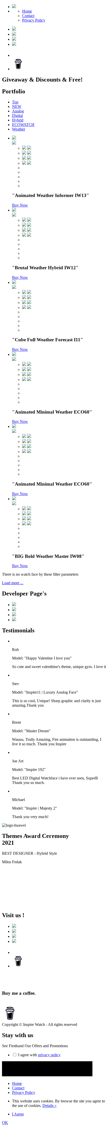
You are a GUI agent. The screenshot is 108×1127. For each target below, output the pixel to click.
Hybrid (17, 120)
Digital (17, 115)
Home (27, 11)
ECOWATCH (23, 124)
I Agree (18, 1114)
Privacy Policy (33, 20)
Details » (49, 1105)
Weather (18, 129)
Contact (28, 16)
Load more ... (12, 583)
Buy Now (20, 205)
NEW (16, 106)
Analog (18, 111)
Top (15, 102)
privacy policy (49, 1055)
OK (5, 1122)
